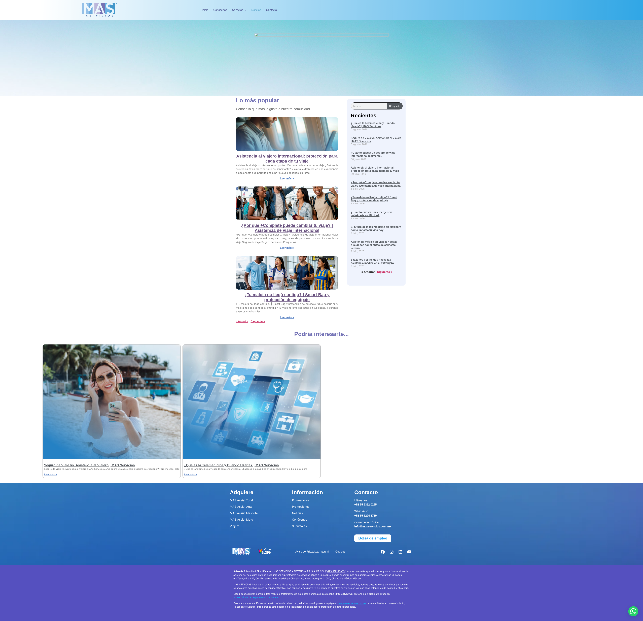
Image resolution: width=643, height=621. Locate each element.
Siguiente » (258, 321)
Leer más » (287, 178)
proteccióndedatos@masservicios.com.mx (256, 597)
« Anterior (242, 321)
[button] (239, 10)
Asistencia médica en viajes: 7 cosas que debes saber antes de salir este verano (374, 245)
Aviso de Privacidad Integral (312, 551)
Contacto (271, 10)
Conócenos (220, 10)
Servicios (237, 10)
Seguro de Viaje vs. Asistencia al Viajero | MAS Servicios (89, 465)
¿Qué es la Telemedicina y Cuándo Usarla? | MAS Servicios (231, 465)
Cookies (340, 551)
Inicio (205, 10)
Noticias (256, 10)
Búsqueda (394, 106)
